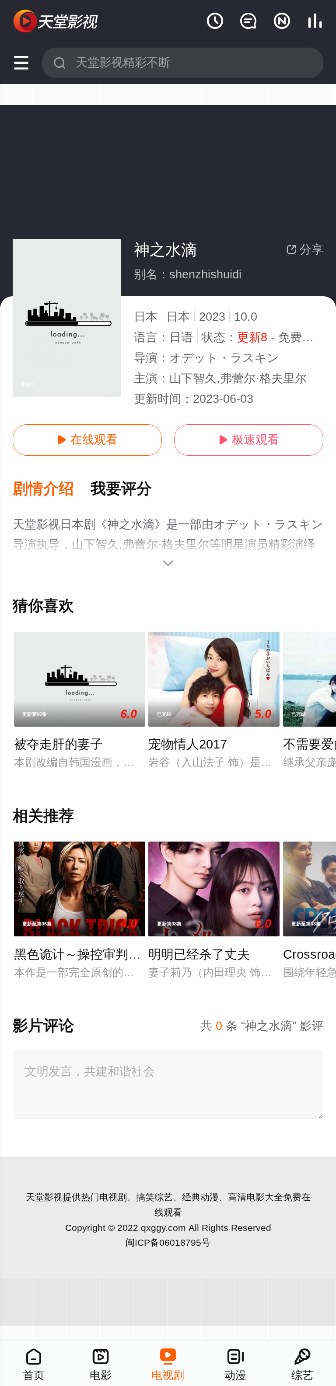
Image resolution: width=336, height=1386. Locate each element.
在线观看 (87, 439)
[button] (52, 489)
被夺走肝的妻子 (58, 744)
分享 (304, 249)
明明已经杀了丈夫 (199, 954)
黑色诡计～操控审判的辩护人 (96, 954)
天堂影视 (44, 1197)
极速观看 (248, 439)
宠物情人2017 (187, 744)
